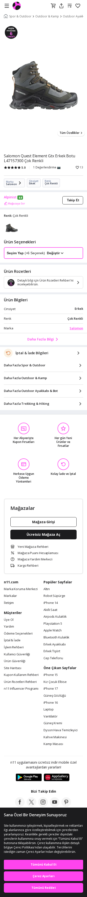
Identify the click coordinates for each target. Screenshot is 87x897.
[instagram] (43, 805)
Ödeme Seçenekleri (18, 634)
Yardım (9, 627)
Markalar (10, 596)
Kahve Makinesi (55, 737)
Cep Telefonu (53, 658)
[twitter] (31, 805)
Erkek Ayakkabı (55, 644)
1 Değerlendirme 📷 (47, 167)
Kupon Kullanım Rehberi (21, 675)
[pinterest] (66, 805)
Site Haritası (12, 668)
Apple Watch (53, 630)
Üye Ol (8, 620)
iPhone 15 (51, 675)
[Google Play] (29, 778)
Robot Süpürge (54, 596)
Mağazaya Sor (16, 203)
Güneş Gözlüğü (55, 696)
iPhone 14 (51, 603)
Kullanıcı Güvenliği (17, 654)
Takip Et (73, 200)
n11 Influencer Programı (21, 689)
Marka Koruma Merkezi (21, 589)
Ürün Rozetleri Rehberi (20, 682)
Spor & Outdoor (20, 16)
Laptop (48, 709)
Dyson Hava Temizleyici (61, 730)
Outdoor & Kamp (47, 16)
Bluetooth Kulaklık (56, 637)
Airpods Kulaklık (55, 617)
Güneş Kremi (53, 723)
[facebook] (20, 805)
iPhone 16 (51, 703)
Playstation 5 (53, 624)
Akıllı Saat (50, 610)
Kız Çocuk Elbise (55, 682)
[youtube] (54, 805)
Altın (47, 589)
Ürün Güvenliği (14, 661)
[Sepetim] (53, 6)
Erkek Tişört (52, 651)
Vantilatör (51, 716)
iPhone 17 (51, 689)
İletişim (9, 603)
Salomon (76, 328)
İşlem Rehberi (14, 647)
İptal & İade (12, 640)
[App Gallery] (57, 778)
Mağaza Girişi (43, 522)
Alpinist (10, 197)
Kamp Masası (53, 744)
